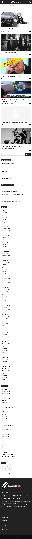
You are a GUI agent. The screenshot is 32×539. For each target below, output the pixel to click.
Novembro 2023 (6, 285)
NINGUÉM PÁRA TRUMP (15, 201)
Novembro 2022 (6, 312)
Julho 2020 (4, 375)
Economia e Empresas (7, 407)
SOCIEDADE (5, 450)
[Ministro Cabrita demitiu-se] (16, 66)
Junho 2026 (5, 215)
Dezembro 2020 (6, 364)
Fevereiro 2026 (6, 224)
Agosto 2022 (5, 318)
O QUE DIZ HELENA (7, 432)
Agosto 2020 (5, 373)
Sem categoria (5, 447)
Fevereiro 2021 (6, 359)
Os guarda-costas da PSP (10, 53)
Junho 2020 (5, 377)
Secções (4, 445)
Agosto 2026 (5, 210)
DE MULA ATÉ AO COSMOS (8, 163)
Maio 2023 (5, 298)
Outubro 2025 (5, 233)
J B (2, 78)
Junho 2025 (5, 242)
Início (2, 5)
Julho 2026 (4, 212)
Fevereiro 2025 (6, 251)
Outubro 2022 (5, 314)
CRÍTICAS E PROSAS (7, 396)
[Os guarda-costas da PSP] (16, 42)
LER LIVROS (5, 416)
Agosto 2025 (5, 237)
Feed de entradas (6, 468)
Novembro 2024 (6, 258)
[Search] (30, 2)
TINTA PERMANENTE (7, 454)
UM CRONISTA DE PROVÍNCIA (9, 457)
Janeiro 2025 (5, 253)
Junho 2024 (5, 269)
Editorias (4, 409)
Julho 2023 (4, 294)
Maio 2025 (5, 244)
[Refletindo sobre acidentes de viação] (16, 113)
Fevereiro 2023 (6, 305)
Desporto (4, 402)
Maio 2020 (5, 379)
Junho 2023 (5, 296)
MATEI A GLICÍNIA (9, 198)
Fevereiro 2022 (6, 332)
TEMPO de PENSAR (7, 452)
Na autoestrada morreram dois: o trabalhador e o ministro (12, 100)
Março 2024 (5, 276)
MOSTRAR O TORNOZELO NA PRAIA (15, 194)
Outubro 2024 (5, 260)
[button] (2, 2)
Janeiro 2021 (5, 361)
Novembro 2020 (6, 366)
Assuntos (4, 389)
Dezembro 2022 (6, 309)
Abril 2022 (4, 328)
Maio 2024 (5, 271)
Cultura (4, 400)
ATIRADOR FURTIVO (7, 391)
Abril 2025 (4, 246)
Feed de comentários (7, 470)
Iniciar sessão (5, 466)
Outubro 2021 (5, 341)
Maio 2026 (5, 217)
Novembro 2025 (6, 231)
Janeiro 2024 (5, 280)
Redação (3, 150)
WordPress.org (6, 473)
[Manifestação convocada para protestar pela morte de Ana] (16, 136)
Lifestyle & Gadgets (7, 420)
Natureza (4, 427)
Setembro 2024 (6, 262)
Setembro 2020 (6, 370)
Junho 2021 (5, 350)
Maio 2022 (5, 325)
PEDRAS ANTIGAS (6, 434)
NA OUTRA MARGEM (7, 425)
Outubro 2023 (5, 287)
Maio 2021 (5, 352)
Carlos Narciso (4, 54)
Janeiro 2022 (5, 334)
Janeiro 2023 (5, 307)
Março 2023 (5, 303)
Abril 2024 (4, 273)
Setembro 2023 (6, 289)
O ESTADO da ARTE (7, 429)
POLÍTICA (4, 441)
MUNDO (4, 423)
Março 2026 (5, 222)
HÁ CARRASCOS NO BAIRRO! (9, 167)
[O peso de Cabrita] (16, 19)
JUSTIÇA (4, 414)
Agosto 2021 (5, 346)
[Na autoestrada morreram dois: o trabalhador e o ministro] (16, 89)
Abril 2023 (4, 300)
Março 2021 (5, 357)
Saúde (3, 443)
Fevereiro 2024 (6, 278)
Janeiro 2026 (5, 226)
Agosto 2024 (5, 264)
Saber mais (4, 511)
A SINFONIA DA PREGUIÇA (11, 191)
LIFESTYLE (5, 418)
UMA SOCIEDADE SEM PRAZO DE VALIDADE (12, 175)
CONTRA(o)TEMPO (7, 393)
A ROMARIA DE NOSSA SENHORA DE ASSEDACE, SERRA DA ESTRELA (15, 170)
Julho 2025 (4, 240)
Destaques (5, 405)
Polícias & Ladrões (6, 436)
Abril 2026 (4, 219)
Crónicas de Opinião (7, 398)
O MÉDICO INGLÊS (6, 178)
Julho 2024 (4, 267)
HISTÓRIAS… (5, 411)
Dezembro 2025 (6, 228)
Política (4, 438)
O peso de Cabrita (7, 29)
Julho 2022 (4, 321)
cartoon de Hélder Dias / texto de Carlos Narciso (12, 30)
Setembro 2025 (6, 235)
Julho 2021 (4, 348)
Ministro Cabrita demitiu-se (10, 76)
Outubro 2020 (5, 368)
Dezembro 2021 (6, 337)
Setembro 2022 (6, 316)
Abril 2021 (4, 355)
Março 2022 (5, 330)
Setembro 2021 (6, 343)
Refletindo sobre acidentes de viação (14, 123)
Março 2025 (5, 249)
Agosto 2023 (5, 291)
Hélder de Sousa (5, 124)
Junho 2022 (5, 323)
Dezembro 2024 (6, 255)
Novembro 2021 (6, 339)
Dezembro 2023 (6, 282)
